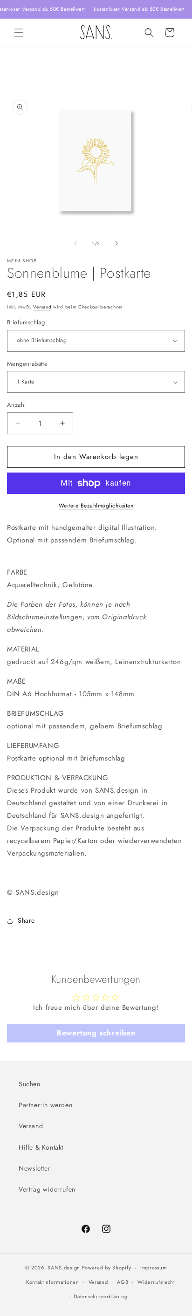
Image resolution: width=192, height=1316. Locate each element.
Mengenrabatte (27, 363)
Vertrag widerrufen (47, 1189)
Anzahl (16, 404)
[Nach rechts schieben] (116, 243)
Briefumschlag (26, 322)
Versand (42, 306)
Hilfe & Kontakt (41, 1147)
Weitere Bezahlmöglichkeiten (96, 505)
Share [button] (26, 920)
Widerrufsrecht (156, 1282)
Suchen (30, 1084)
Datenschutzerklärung (100, 1296)
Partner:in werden (45, 1105)
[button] (18, 32)
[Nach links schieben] (75, 243)
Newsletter (34, 1168)
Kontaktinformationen (52, 1282)
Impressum (153, 1267)
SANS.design (64, 1267)
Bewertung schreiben (95, 1033)
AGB (122, 1282)
